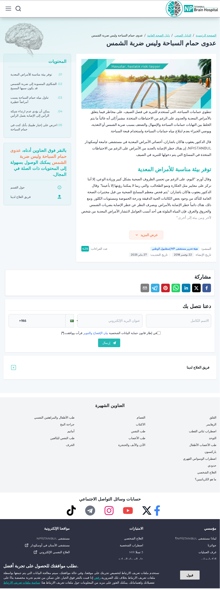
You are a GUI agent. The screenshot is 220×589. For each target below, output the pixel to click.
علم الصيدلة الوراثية (130, 559)
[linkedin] (186, 288)
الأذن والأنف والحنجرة (131, 445)
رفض (97, 577)
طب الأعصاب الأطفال (202, 445)
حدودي (212, 465)
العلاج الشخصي (206, 472)
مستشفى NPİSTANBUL (53, 538)
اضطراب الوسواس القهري (199, 459)
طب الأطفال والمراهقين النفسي (54, 417)
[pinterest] (165, 288)
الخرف (70, 445)
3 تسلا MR (136, 552)
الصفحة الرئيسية (206, 35)
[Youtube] (128, 510)
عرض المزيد (149, 235)
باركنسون (210, 452)
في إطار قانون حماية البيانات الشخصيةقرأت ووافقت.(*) (109, 333)
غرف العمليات (207, 552)
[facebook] (206, 288)
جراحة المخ (67, 424)
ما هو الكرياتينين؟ (205, 479)
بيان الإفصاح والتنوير (95, 333)
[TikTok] (71, 510)
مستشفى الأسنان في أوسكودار (50, 545)
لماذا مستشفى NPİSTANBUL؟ (195, 538)
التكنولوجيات (208, 559)
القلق (212, 417)
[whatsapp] (175, 288)
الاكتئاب (140, 424)
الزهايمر (211, 424)
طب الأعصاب (137, 438)
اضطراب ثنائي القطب (202, 431)
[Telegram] (90, 510)
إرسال (106, 343)
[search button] (18, 9)
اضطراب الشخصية (131, 545)
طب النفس (138, 431)
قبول (190, 575)
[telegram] (155, 288)
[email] (145, 288)
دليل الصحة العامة (158, 35)
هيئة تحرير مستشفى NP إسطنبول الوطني (175, 248)
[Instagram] (109, 510)
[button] (69, 320)
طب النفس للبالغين (62, 438)
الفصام (141, 417)
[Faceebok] (157, 510)
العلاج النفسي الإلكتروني (54, 552)
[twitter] (196, 288)
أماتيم (70, 431)
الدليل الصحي (182, 35)
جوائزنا (212, 545)
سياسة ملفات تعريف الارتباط (21, 582)
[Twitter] (147, 510)
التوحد (212, 438)
